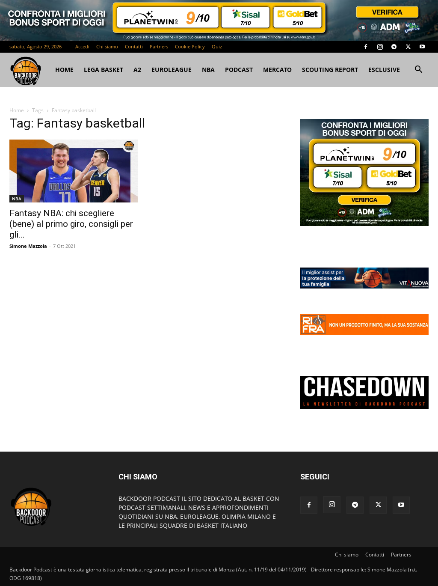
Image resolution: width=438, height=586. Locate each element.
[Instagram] (379, 47)
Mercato (277, 69)
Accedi (82, 46)
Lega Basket (103, 69)
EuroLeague (171, 69)
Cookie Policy (190, 46)
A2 (137, 69)
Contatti (134, 46)
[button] (418, 70)
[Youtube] (422, 47)
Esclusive (384, 69)
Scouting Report (330, 69)
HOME (64, 69)
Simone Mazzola (28, 246)
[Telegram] (394, 47)
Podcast (239, 69)
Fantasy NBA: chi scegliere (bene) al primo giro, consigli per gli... (71, 224)
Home (16, 110)
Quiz (217, 46)
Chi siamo (107, 46)
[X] (408, 47)
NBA (208, 69)
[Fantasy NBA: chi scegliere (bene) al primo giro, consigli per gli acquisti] (73, 171)
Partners (159, 46)
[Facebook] (365, 47)
